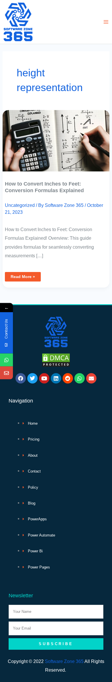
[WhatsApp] (6, 359)
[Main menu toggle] (106, 22)
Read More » (22, 275)
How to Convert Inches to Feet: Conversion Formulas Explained (44, 187)
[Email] (6, 372)
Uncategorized (20, 205)
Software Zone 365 (64, 661)
